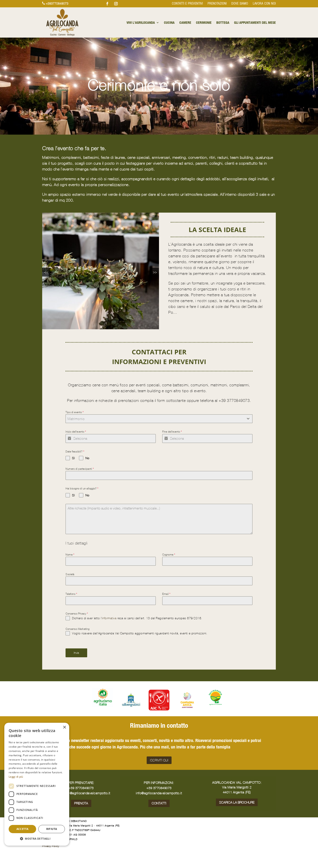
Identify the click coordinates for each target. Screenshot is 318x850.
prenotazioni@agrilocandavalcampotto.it (81, 793)
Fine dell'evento (172, 431)
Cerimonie (204, 22)
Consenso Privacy (77, 613)
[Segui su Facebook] (107, 3)
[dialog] (36, 784)
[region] (100, 271)
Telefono (71, 593)
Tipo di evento (75, 412)
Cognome (168, 554)
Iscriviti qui (159, 760)
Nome (70, 554)
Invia (76, 652)
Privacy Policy (50, 846)
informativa (109, 618)
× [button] (64, 727)
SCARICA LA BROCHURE (236, 802)
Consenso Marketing (77, 628)
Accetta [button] (22, 829)
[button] (37, 838)
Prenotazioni (217, 3)
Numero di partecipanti (80, 468)
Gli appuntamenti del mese (255, 22)
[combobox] (159, 418)
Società (70, 574)
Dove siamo (239, 3)
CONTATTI (159, 803)
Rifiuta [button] (51, 829)
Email (166, 593)
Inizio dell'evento (76, 431)
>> (155, 272)
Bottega (222, 22)
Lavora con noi (264, 3)
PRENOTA (81, 803)
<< (46, 272)
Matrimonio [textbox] (76, 419)
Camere (185, 22)
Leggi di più (16, 776)
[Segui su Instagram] (115, 3)
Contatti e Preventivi (187, 3)
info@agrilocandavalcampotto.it (159, 793)
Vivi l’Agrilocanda (141, 22)
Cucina (169, 22)
